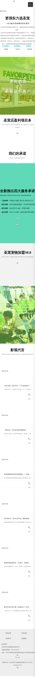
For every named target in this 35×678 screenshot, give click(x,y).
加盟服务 (24, 638)
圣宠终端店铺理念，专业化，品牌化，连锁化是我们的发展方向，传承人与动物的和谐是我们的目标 (17, 548)
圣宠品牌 (8, 633)
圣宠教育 (8, 638)
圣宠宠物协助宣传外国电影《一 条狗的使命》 (17, 459)
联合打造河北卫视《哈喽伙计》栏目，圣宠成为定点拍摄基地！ (17, 592)
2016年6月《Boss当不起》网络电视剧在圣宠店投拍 (17, 504)
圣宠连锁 (24, 633)
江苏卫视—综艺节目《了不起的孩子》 (17, 371)
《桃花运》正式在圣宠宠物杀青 (17, 415)
